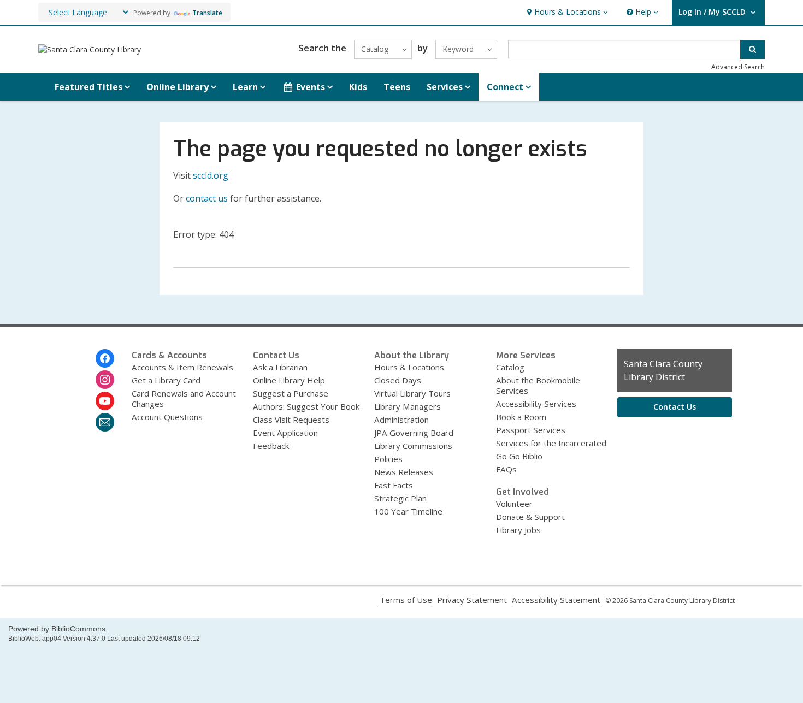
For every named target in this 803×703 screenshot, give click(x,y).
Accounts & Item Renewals (182, 367)
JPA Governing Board (413, 432)
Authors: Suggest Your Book (306, 406)
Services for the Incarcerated (551, 443)
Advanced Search (738, 67)
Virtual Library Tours (412, 393)
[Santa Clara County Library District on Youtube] (105, 401)
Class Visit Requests (291, 419)
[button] (566, 12)
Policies (388, 458)
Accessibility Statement (556, 599)
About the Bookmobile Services (538, 385)
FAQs (506, 469)
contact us (207, 198)
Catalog (510, 367)
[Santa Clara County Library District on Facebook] (105, 358)
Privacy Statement (472, 599)
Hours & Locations (409, 367)
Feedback (271, 445)
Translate (207, 12)
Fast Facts (393, 485)
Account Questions (167, 416)
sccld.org (210, 175)
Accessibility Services (536, 403)
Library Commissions (413, 445)
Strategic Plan (400, 498)
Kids (358, 87)
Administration (401, 419)
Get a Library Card (166, 380)
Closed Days (397, 380)
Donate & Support (530, 516)
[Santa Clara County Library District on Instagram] (105, 379)
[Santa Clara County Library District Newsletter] (105, 422)
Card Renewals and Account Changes (184, 398)
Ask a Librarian (280, 367)
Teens (396, 87)
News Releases (403, 471)
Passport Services (530, 429)
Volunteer (514, 503)
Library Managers (407, 406)
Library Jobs (518, 529)
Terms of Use (406, 599)
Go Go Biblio (519, 456)
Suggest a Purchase (290, 393)
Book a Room (521, 416)
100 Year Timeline (408, 511)
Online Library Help (289, 380)
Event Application (285, 432)
